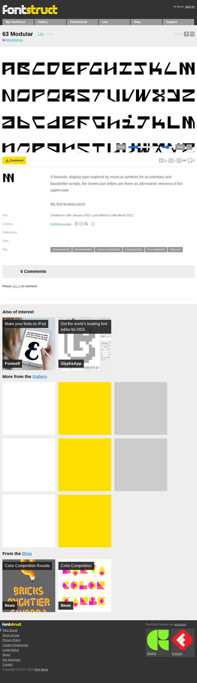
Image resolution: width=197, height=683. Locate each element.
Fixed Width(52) (156, 249)
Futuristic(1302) (133, 249)
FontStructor (78, 22)
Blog (137, 22)
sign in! (190, 6)
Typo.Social (10, 630)
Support (171, 22)
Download (16, 160)
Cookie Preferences (15, 645)
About (6, 654)
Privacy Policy (11, 640)
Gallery (43, 22)
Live (105, 22)
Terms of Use (10, 635)
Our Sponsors (11, 659)
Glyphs (151, 653)
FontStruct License (60, 224)
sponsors (180, 624)
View (180, 147)
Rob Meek (41, 669)
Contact (7, 664)
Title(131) (175, 249)
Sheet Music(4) (61, 249)
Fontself (177, 653)
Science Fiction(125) (108, 249)
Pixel (121, 147)
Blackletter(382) (83, 249)
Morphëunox (14, 40)
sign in (16, 286)
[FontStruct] (35, 13)
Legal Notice (10, 650)
